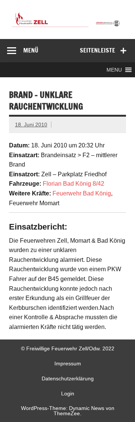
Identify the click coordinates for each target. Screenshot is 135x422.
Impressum (67, 363)
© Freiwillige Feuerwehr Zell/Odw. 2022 (67, 348)
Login (67, 393)
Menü (30, 50)
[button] (114, 69)
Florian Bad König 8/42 (73, 183)
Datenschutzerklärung (68, 378)
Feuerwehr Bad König (81, 193)
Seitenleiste (97, 50)
